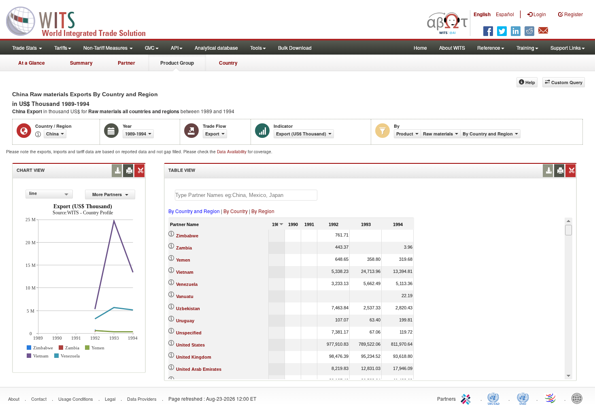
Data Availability (232, 151)
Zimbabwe (187, 235)
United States (190, 344)
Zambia (184, 247)
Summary (81, 62)
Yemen (183, 260)
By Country (235, 210)
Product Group (177, 62)
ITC (467, 398)
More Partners (107, 194)
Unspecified (189, 332)
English (482, 14)
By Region (262, 210)
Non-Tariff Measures (106, 47)
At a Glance (31, 62)
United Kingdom (193, 357)
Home (420, 47)
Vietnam (184, 272)
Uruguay (185, 320)
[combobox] (49, 194)
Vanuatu (184, 296)
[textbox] (246, 195)
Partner (126, 62)
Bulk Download (295, 47)
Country (228, 62)
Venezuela (187, 284)
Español (505, 14)
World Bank (579, 398)
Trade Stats (25, 47)
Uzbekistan (188, 308)
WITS (81, 20)
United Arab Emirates (198, 369)
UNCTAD (495, 398)
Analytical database (216, 47)
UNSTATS (523, 398)
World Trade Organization (551, 398)
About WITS (452, 47)
